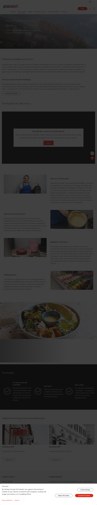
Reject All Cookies (63, 496)
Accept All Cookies (84, 496)
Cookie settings (85, 490)
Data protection (7, 500)
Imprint (17, 500)
